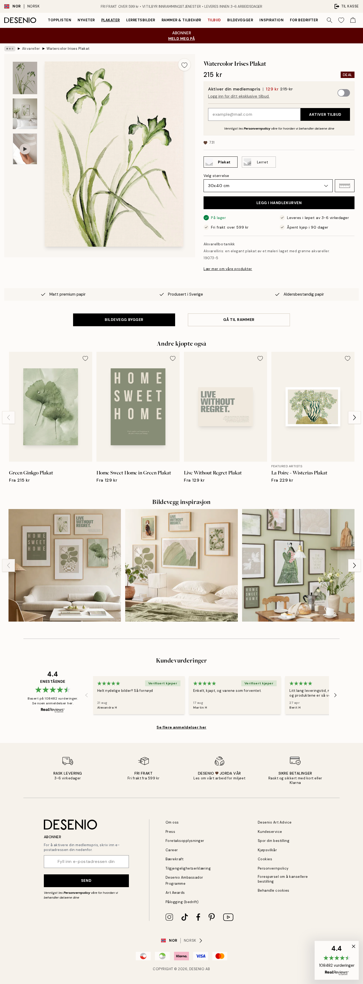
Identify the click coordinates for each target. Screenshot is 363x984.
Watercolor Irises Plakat (68, 48)
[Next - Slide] (354, 417)
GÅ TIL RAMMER (238, 319)
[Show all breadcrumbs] (9, 48)
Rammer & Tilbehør (181, 20)
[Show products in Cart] (353, 20)
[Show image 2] (25, 113)
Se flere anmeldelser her (181, 727)
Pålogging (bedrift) (182, 902)
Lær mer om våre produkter (228, 269)
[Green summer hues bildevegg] (65, 565)
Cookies (265, 859)
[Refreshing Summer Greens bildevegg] (298, 565)
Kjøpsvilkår (267, 850)
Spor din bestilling (274, 840)
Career (172, 850)
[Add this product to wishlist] (184, 64)
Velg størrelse (216, 175)
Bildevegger (240, 20)
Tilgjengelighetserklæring (188, 868)
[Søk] (329, 20)
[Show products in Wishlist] (341, 20)
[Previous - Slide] (8, 417)
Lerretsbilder (140, 20)
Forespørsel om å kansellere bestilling (283, 878)
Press (170, 831)
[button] (344, 185)
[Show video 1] (25, 148)
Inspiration (271, 20)
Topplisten (59, 20)
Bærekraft (175, 859)
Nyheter (86, 20)
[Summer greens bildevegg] (181, 565)
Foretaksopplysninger (185, 840)
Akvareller (31, 48)
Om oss (172, 822)
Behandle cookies (273, 890)
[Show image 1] (25, 78)
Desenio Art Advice (275, 822)
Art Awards (175, 892)
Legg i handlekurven (279, 202)
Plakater (110, 20)
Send (86, 880)
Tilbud (214, 20)
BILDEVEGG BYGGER (124, 319)
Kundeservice (270, 831)
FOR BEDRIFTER (304, 20)
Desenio (197, 969)
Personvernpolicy (257, 128)
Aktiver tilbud (325, 114)
